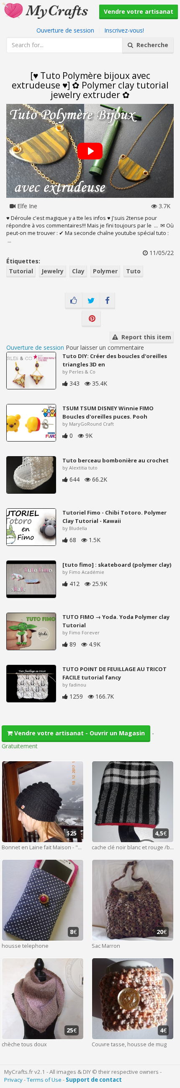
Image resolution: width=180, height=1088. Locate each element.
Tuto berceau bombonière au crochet (115, 460)
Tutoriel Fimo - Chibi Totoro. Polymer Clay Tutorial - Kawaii (114, 517)
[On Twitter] (91, 301)
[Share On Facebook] (107, 301)
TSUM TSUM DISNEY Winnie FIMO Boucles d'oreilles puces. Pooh (108, 412)
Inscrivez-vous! (124, 30)
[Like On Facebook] (73, 301)
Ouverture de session (65, 30)
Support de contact (94, 1079)
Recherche (150, 45)
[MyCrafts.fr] (46, 10)
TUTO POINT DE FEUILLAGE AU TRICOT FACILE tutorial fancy (114, 673)
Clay (78, 271)
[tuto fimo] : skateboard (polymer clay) (116, 564)
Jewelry (52, 271)
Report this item (144, 337)
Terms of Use (44, 1079)
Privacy (13, 1079)
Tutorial (21, 271)
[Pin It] (91, 318)
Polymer (105, 271)
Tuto (133, 271)
